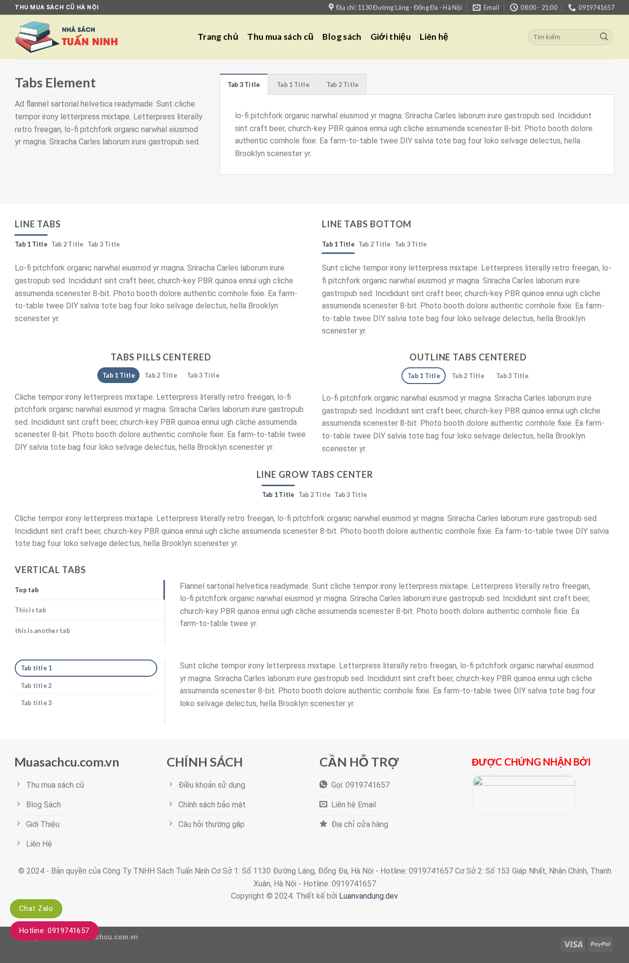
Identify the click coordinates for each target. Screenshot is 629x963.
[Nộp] (604, 37)
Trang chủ (218, 36)
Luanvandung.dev (368, 896)
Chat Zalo (36, 908)
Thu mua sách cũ (280, 36)
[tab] (244, 84)
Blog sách (341, 36)
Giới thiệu (391, 36)
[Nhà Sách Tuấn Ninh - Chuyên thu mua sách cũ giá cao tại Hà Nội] (99, 37)
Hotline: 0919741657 (54, 930)
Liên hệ (434, 36)
